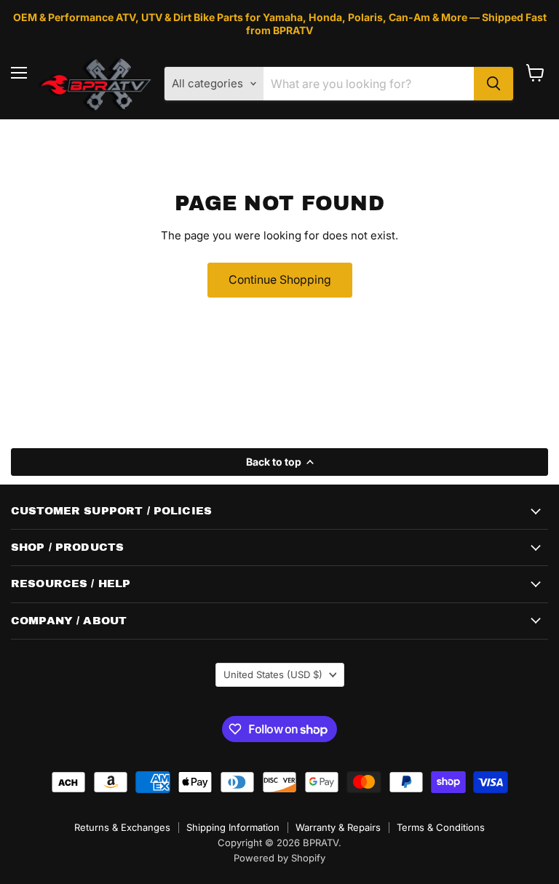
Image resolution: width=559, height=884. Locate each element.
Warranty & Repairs (338, 827)
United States (272, 674)
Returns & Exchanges (122, 827)
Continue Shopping (280, 280)
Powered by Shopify (279, 858)
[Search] (493, 83)
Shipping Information (233, 827)
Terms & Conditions (441, 827)
